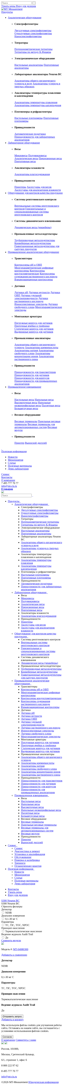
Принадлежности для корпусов (31, 378)
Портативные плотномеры (36, 577)
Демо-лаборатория (18, 468)
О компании (8, 480)
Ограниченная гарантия (27, 866)
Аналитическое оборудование (24, 17)
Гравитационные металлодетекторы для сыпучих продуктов (41, 676)
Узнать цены (8, 6)
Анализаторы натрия (26, 350)
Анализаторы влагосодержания (32, 174)
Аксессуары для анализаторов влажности (37, 190)
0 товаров (7, 489)
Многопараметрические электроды (40, 736)
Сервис (5, 474)
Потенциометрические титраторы (33, 49)
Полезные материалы (20, 465)
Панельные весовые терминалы (39, 824)
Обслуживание (22, 857)
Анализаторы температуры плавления (35, 102)
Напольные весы (44, 399)
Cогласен (7, 1037)
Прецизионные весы (50, 158)
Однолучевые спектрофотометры (33, 33)
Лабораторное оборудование (24, 142)
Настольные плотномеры (28, 118)
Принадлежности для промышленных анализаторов (38, 791)
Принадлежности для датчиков (31, 375)
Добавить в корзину (12, 1019)
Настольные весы (24, 399)
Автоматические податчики (30, 134)
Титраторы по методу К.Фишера (32, 52)
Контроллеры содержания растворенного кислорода (35, 275)
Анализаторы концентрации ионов (32, 355)
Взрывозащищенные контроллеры (33, 279)
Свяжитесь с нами (26, 1040)
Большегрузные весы (26, 408)
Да (6, 937)
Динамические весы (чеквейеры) (32, 227)
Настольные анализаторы (28, 65)
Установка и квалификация (29, 854)
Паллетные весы (51, 405)
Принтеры (20, 187)
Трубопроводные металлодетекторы (34, 240)
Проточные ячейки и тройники (32, 326)
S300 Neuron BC (10, 900)
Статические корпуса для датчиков (33, 328)
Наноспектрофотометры (28, 36)
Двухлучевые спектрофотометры (32, 30)
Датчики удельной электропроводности (28, 297)
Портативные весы (25, 161)
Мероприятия (15, 460)
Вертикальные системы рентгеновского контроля (35, 644)
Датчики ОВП (29, 719)
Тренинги (19, 863)
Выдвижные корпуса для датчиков (33, 331)
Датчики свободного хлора (36, 733)
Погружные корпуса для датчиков (33, 323)
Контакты (6, 477)
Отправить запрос (12, 1016)
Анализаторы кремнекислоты (41, 347)
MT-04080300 (20, 949)
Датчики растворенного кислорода (31, 300)
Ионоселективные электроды (30, 304)
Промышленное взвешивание (24, 386)
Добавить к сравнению (14, 954)
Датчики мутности (39, 292)
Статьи (12, 462)
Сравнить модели (11, 940)
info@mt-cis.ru (9, 486)
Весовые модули (30, 833)
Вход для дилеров (26, 6)
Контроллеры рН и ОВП (28, 264)
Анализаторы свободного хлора (34, 352)
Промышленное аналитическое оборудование (33, 252)
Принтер (19, 443)
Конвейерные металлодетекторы (32, 243)
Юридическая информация (43, 1082)
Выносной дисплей (36, 443)
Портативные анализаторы (36, 533)
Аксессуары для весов (39, 187)
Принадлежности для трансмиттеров (35, 372)
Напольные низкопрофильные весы (32, 404)
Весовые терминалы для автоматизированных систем (34, 426)
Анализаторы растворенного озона (34, 358)
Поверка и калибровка (27, 860)
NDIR (8, 912)
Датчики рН (21, 292)
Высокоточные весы (25, 402)
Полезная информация (14, 451)
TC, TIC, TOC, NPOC (17, 925)
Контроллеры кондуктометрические (29, 272)
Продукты (7, 12)
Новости (13, 457)
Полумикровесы (37, 155)
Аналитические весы (26, 158)
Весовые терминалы (25, 421)
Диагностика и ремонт (27, 851)
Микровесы (21, 155)
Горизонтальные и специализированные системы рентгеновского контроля (31, 211)
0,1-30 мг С (11, 919)
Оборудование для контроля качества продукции (35, 193)
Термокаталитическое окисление (23, 931)
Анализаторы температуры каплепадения (37, 105)
